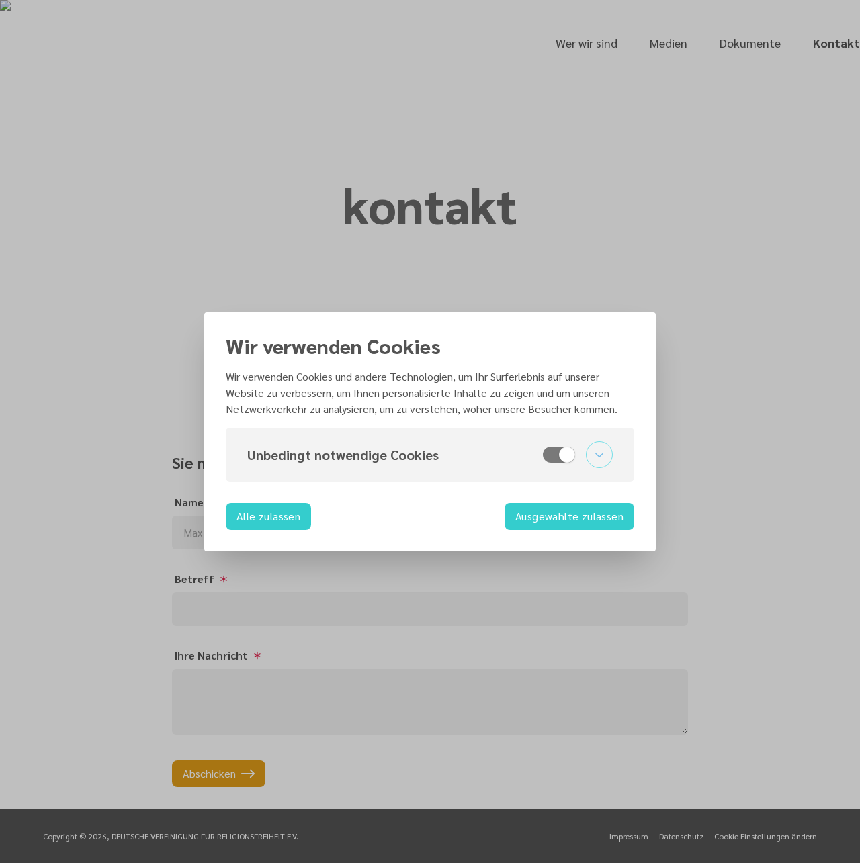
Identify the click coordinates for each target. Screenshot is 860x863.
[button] (430, 455)
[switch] (559, 455)
